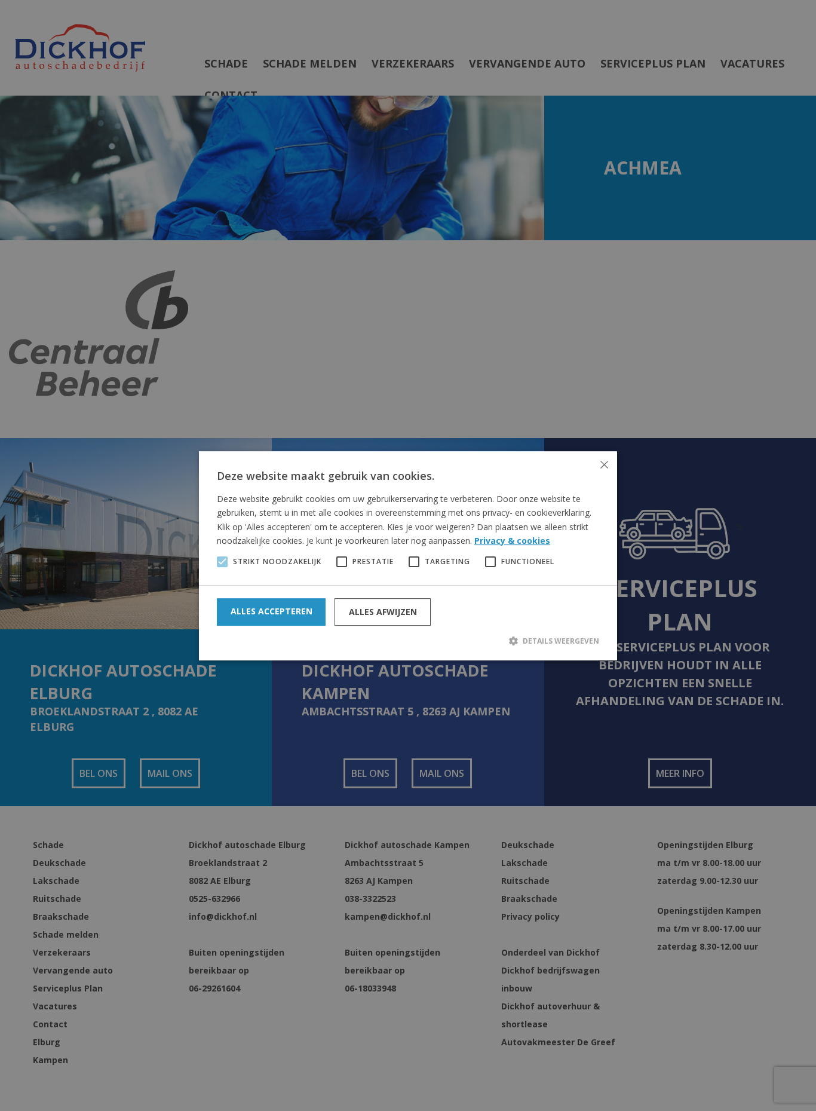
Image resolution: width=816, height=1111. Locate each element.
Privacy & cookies (512, 540)
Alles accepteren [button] (271, 611)
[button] (408, 641)
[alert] (408, 555)
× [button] (603, 464)
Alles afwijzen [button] (383, 611)
